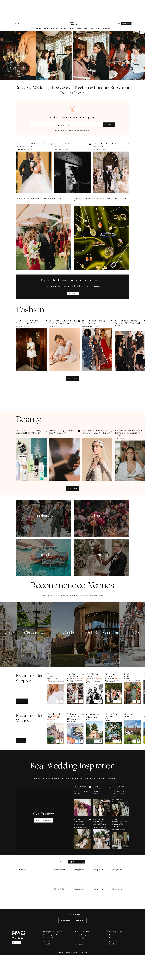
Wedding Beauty (111, 938)
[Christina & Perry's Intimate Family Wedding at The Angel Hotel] (111, 168)
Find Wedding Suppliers (51, 935)
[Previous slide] (119, 310)
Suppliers (38, 28)
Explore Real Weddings (43, 820)
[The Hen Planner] (55, 688)
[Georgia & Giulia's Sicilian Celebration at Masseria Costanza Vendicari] (82, 801)
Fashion (79, 28)
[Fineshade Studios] (113, 688)
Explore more (43, 522)
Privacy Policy (83, 952)
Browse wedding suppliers (64, 130)
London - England (65, 125)
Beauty (86, 28)
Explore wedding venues (82, 130)
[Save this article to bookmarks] (78, 82)
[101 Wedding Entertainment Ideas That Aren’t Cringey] (72, 168)
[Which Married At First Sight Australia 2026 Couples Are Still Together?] (34, 168)
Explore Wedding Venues (51, 938)
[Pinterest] (22, 938)
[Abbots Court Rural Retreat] (113, 728)
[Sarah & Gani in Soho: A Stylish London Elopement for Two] (101, 801)
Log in (118, 23)
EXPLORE (108, 125)
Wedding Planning (80, 935)
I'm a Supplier (65, 920)
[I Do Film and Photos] (94, 688)
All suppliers (22, 701)
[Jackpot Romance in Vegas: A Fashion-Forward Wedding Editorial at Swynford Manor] (120, 801)
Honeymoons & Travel (113, 941)
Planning (71, 28)
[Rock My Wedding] (73, 23)
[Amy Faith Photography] (75, 688)
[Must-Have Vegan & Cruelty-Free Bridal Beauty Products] (31, 455)
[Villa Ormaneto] (94, 728)
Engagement (53, 28)
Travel (97, 28)
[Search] (14, 23)
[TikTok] (16, 938)
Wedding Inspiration (81, 938)
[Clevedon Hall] (55, 728)
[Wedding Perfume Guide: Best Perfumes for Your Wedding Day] (97, 455)
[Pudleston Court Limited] (75, 728)
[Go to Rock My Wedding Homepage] (18, 933)
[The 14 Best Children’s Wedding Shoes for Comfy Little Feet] (64, 345)
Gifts (91, 28)
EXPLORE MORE (72, 379)
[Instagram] (13, 938)
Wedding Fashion (111, 935)
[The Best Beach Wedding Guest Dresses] (97, 345)
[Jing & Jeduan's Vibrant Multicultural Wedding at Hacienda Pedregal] (43, 233)
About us (60, 952)
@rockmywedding (78, 862)
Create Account (126, 23)
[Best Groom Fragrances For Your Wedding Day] (64, 455)
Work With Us (47, 944)
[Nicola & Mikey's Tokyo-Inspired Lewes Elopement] (82, 833)
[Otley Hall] (132, 728)
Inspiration (63, 28)
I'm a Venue (79, 920)
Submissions (47, 941)
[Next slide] (126, 310)
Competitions (106, 28)
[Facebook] (19, 938)
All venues (21, 741)
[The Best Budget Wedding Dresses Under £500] (31, 345)
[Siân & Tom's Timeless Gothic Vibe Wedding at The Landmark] (120, 833)
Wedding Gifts (110, 944)
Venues (46, 28)
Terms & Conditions (71, 952)
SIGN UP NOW (73, 293)
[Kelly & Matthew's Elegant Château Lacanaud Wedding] (101, 833)
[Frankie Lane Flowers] (132, 688)
